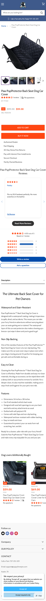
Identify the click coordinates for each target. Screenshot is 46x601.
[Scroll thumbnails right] (43, 80)
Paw (6, 101)
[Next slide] (44, 201)
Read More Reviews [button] (23, 223)
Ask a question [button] (23, 265)
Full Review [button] (11, 214)
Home (3, 26)
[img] (12, 182)
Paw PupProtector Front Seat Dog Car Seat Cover (14, 496)
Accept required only (23, 595)
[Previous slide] (2, 201)
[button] (7, 97)
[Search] (41, 13)
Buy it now (23, 136)
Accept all (23, 589)
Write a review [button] (23, 259)
